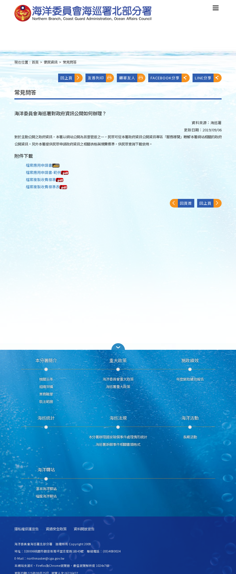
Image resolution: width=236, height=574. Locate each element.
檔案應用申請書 (39, 165)
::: (11, 64)
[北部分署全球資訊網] (83, 13)
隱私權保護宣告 (26, 529)
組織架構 (46, 386)
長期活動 (190, 436)
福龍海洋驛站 (46, 496)
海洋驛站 (46, 469)
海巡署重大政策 (118, 386)
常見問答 (70, 62)
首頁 (35, 62)
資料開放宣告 (84, 529)
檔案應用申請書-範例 (43, 172)
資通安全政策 (56, 529)
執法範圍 (46, 401)
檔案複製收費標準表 (43, 186)
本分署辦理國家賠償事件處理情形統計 (118, 436)
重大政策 (118, 360)
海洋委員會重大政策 (118, 379)
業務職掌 (46, 394)
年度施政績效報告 (190, 379)
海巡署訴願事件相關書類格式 (118, 444)
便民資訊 (51, 62)
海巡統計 (46, 417)
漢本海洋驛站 (46, 488)
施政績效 (190, 360)
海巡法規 (118, 417)
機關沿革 (46, 379)
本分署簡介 (46, 360)
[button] (216, 8)
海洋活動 (190, 417)
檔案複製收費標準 (41, 179)
